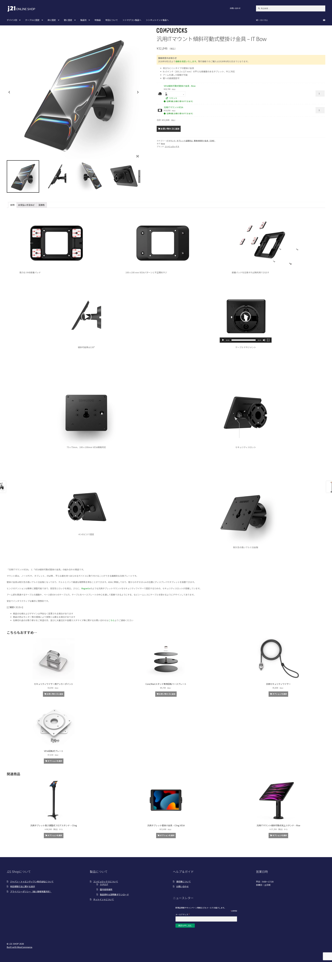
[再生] (223, 340)
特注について (111, 20)
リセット (173, 98)
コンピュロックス (172, 146)
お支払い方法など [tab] (26, 204)
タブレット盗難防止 (185, 140)
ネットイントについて (103, 899)
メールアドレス (182, 914)
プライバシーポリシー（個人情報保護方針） (31, 891)
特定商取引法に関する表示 (22, 886)
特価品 (98, 20)
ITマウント (171, 140)
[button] (86, 317)
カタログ (104, 884)
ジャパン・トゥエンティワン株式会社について (32, 881)
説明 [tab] (12, 204)
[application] (86, 317)
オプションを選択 (279, 694)
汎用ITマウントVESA (173, 107)
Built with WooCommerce (19, 947)
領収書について (183, 881)
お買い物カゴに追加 (170, 128)
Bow (163, 143)
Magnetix (85, 588)
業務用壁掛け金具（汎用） (205, 140)
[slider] (243, 340)
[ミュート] (264, 340)
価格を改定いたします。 (186, 61)
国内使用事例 (106, 889)
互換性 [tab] (41, 204)
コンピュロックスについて (105, 881)
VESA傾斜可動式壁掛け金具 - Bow (180, 85)
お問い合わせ (235, 8)
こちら (111, 620)
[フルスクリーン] (268, 340)
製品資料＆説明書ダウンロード (114, 894)
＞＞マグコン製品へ (132, 20)
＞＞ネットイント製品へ (157, 20)
